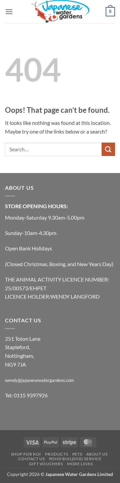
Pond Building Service (75, 458)
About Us (97, 454)
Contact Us (31, 458)
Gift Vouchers (46, 463)
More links (80, 463)
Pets (77, 454)
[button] (9, 11)
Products (56, 454)
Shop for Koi (26, 454)
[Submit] (108, 149)
